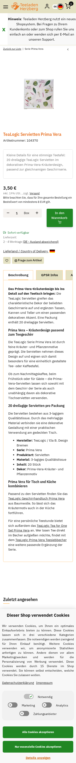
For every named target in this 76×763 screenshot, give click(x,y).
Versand (35, 193)
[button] (47, 6)
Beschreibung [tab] (18, 275)
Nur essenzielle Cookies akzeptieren (38, 747)
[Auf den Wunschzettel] (7, 260)
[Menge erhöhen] (37, 213)
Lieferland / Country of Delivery (26, 251)
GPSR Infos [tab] (49, 275)
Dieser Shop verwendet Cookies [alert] (38, 615)
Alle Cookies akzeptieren (38, 732)
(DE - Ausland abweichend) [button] (41, 242)
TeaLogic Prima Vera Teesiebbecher (41, 540)
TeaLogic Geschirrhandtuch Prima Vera (36, 498)
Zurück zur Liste (12, 48)
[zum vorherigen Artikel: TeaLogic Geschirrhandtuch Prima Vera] (68, 49)
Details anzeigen (38, 758)
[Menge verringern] (8, 213)
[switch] (29, 696)
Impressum (44, 683)
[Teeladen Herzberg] (24, 6)
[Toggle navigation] (5, 6)
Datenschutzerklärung (18, 683)
